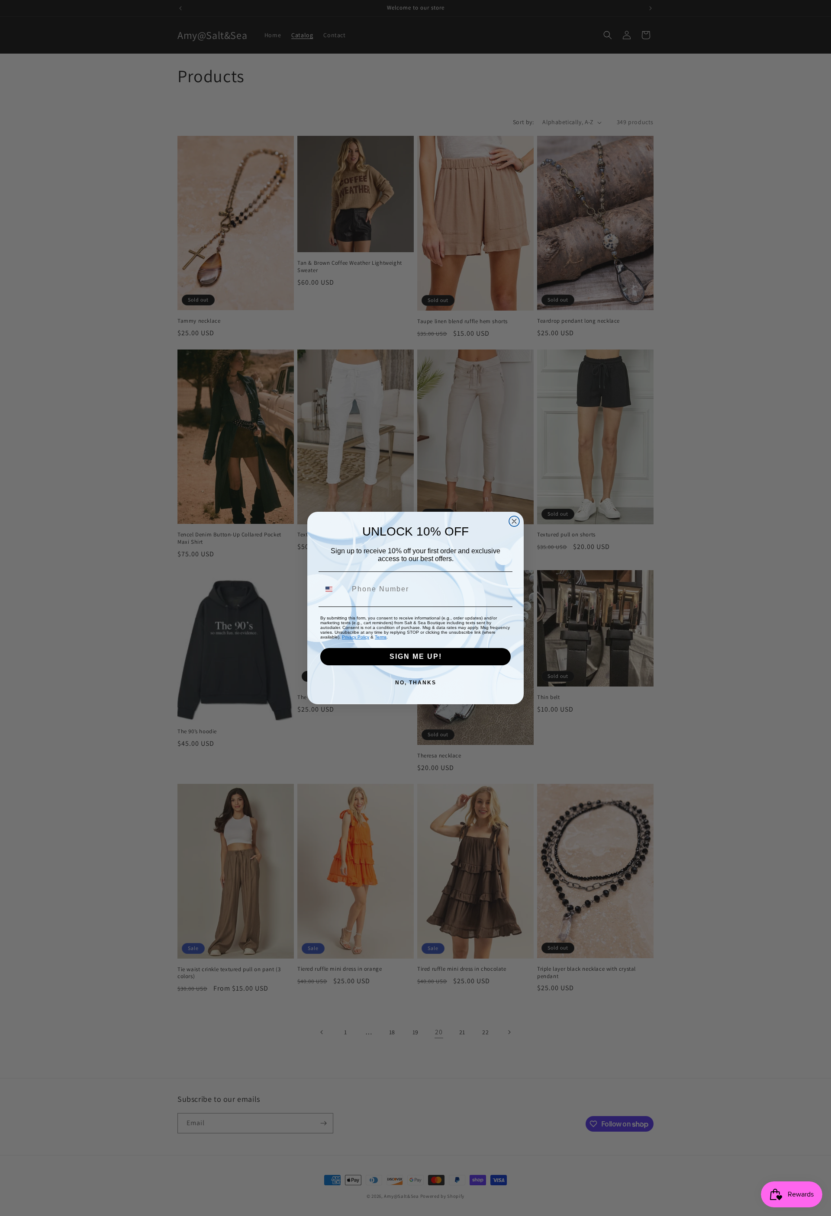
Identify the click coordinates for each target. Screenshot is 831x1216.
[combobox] (334, 589)
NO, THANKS (415, 683)
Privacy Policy (355, 637)
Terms (381, 637)
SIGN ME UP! (416, 656)
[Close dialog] (514, 521)
